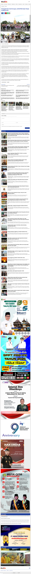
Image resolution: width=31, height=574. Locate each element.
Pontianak (8, 11)
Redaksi (8, 570)
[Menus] (29, 1)
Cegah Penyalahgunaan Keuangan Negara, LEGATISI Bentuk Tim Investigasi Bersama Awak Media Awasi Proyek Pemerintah (7, 93)
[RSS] (29, 568)
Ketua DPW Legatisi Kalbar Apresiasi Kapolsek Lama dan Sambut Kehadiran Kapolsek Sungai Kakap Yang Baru (7, 99)
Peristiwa (6, 11)
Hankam (8, 180)
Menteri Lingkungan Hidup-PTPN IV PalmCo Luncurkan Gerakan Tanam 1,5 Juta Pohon (11, 523)
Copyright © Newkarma (3, 570)
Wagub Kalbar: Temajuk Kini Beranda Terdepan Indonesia (18, 205)
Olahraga (8, 161)
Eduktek (8, 285)
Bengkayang (9, 258)
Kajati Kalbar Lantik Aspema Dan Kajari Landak (16, 270)
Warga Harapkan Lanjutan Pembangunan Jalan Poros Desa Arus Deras (7, 85)
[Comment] (9, 13)
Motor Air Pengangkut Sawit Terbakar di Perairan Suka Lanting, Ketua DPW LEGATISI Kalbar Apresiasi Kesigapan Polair (22, 96)
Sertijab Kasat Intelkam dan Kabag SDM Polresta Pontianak (18, 179)
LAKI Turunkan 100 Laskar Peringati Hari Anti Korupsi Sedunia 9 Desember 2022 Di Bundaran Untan (23, 85)
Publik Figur (15, 148)
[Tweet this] (4, 13)
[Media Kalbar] (4, 1)
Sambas (12, 175)
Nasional (8, 148)
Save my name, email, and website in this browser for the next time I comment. (12, 126)
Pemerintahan (10, 148)
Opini (8, 232)
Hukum (8, 194)
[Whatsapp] (7, 13)
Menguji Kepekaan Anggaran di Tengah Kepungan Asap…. (18, 231)
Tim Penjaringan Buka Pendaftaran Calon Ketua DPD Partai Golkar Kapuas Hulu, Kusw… (14, 563)
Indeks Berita (11, 570)
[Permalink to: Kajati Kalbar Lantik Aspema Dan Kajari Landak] (4, 273)
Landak (10, 271)
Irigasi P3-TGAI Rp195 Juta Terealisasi (5, 518)
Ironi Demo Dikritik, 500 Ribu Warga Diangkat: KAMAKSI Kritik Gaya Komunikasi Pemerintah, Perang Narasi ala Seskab (19, 108)
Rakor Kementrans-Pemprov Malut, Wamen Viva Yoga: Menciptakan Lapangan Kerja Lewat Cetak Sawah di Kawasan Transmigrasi (18, 219)
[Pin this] (6, 13)
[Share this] (2, 13)
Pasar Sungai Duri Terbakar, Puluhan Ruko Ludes (16, 257)
